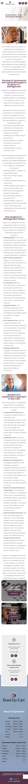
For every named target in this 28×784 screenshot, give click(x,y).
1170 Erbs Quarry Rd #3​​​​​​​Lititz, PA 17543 (14, 671)
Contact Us (14, 616)
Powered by (11, 781)
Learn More (14, 593)
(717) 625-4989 (14, 652)
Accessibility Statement (7, 774)
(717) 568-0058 (14, 675)
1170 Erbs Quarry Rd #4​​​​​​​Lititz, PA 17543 (14, 647)
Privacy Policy (18, 774)
